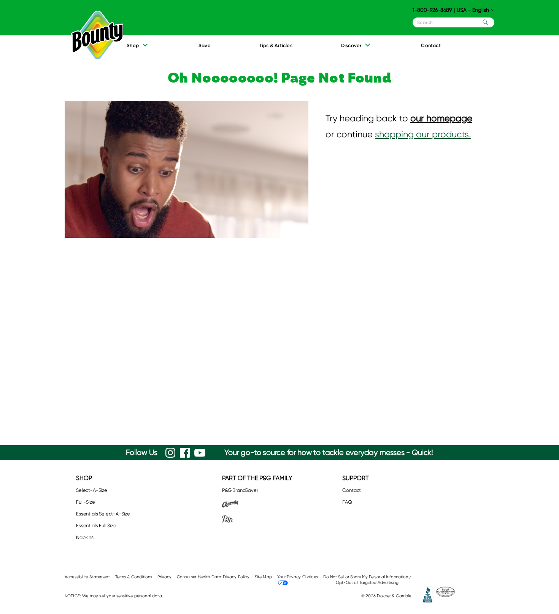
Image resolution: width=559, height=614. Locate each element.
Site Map (263, 576)
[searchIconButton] (483, 22)
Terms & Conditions (133, 576)
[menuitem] (138, 47)
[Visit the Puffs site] (257, 519)
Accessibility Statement (87, 576)
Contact (351, 490)
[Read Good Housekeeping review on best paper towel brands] (445, 595)
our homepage (441, 118)
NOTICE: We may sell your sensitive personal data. (114, 595)
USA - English (473, 10)
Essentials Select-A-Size (103, 514)
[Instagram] (170, 453)
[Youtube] (199, 453)
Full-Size (85, 502)
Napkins (85, 537)
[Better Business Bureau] (428, 595)
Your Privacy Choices (297, 576)
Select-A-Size (91, 490)
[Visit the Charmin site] (257, 503)
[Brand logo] (94, 35)
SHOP (84, 478)
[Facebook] (185, 453)
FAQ (347, 502)
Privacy (164, 576)
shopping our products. (423, 134)
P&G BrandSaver (240, 490)
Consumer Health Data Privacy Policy (213, 576)
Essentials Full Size (96, 525)
